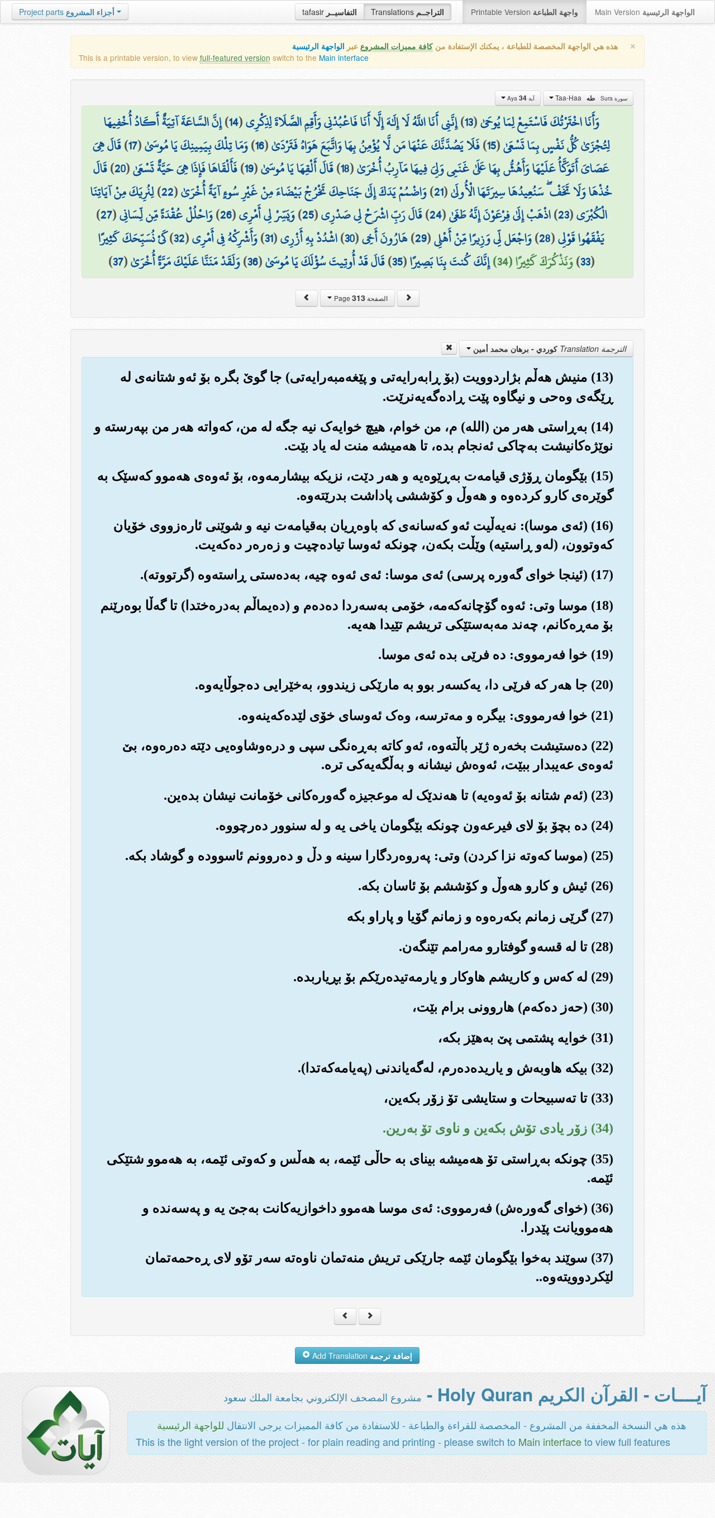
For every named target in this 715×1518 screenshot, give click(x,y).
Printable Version (524, 11)
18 (345, 168)
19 (249, 168)
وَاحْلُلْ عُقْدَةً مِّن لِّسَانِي (166, 214)
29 (421, 238)
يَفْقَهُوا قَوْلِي (581, 238)
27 (106, 214)
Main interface (344, 57)
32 (179, 238)
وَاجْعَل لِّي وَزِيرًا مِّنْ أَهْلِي (483, 238)
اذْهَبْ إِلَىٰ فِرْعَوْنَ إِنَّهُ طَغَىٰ (500, 214)
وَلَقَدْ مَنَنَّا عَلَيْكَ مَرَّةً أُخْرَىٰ (185, 261)
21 (439, 191)
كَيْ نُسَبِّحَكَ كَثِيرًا (132, 238)
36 (252, 261)
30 (350, 238)
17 (132, 145)
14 (234, 121)
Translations (407, 11)
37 (118, 261)
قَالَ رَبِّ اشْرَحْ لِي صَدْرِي (371, 214)
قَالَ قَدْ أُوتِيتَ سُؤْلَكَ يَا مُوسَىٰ (325, 261)
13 (469, 121)
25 (308, 214)
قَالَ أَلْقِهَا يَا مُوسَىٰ (297, 168)
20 (120, 168)
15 (491, 145)
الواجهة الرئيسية (318, 46)
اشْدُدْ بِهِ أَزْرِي (308, 238)
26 (226, 214)
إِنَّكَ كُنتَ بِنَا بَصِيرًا (450, 261)
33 (585, 261)
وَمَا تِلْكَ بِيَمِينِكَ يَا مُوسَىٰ (196, 145)
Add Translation (361, 1355)
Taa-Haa (590, 98)
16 (259, 145)
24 (436, 214)
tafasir (329, 11)
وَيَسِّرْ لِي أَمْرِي (267, 214)
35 (397, 261)
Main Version (645, 11)
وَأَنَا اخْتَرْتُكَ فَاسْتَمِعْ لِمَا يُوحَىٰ (539, 121)
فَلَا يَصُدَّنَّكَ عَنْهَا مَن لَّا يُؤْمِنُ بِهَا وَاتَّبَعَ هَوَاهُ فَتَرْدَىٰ (375, 145)
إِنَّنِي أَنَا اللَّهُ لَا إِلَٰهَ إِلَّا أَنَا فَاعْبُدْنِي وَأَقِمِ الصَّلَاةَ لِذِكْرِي (351, 121)
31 (269, 238)
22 (167, 191)
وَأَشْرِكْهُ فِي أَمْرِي (225, 238)
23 (563, 214)
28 (545, 238)
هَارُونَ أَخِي (385, 238)
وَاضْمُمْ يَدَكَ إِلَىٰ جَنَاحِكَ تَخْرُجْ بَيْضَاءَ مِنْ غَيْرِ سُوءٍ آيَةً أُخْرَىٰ (304, 191)
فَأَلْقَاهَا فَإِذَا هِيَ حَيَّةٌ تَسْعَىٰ (185, 168)
